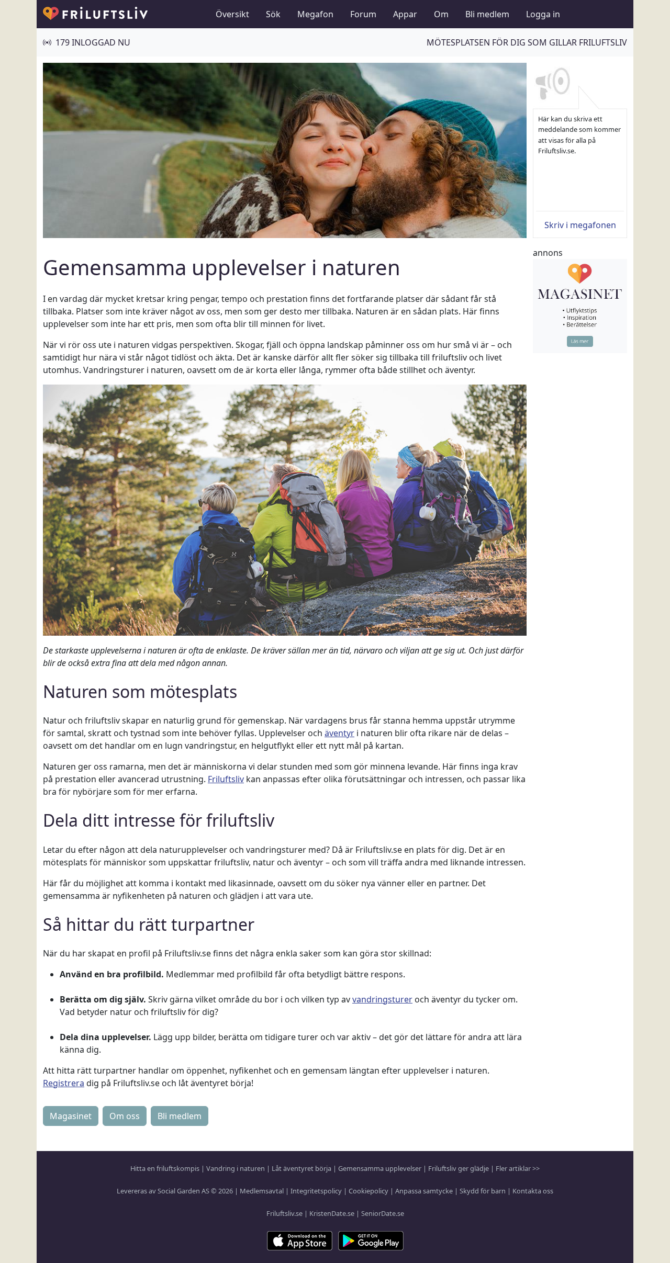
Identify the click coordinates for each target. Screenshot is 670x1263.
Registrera (63, 1083)
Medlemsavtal (262, 1191)
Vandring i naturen (235, 1168)
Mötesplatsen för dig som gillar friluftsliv (527, 42)
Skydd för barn (483, 1191)
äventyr (339, 733)
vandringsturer (382, 999)
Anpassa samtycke (424, 1191)
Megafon (315, 14)
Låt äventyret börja (301, 1168)
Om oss (124, 1116)
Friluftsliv (226, 779)
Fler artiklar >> (518, 1168)
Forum (363, 14)
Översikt (232, 14)
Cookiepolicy (368, 1191)
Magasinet (71, 1116)
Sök (273, 14)
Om (441, 14)
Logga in (543, 14)
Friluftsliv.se (284, 1213)
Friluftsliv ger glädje (458, 1168)
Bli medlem (487, 14)
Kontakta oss (532, 1191)
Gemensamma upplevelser (379, 1168)
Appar (405, 14)
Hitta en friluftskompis (164, 1168)
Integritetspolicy (316, 1191)
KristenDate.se (331, 1213)
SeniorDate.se (382, 1213)
